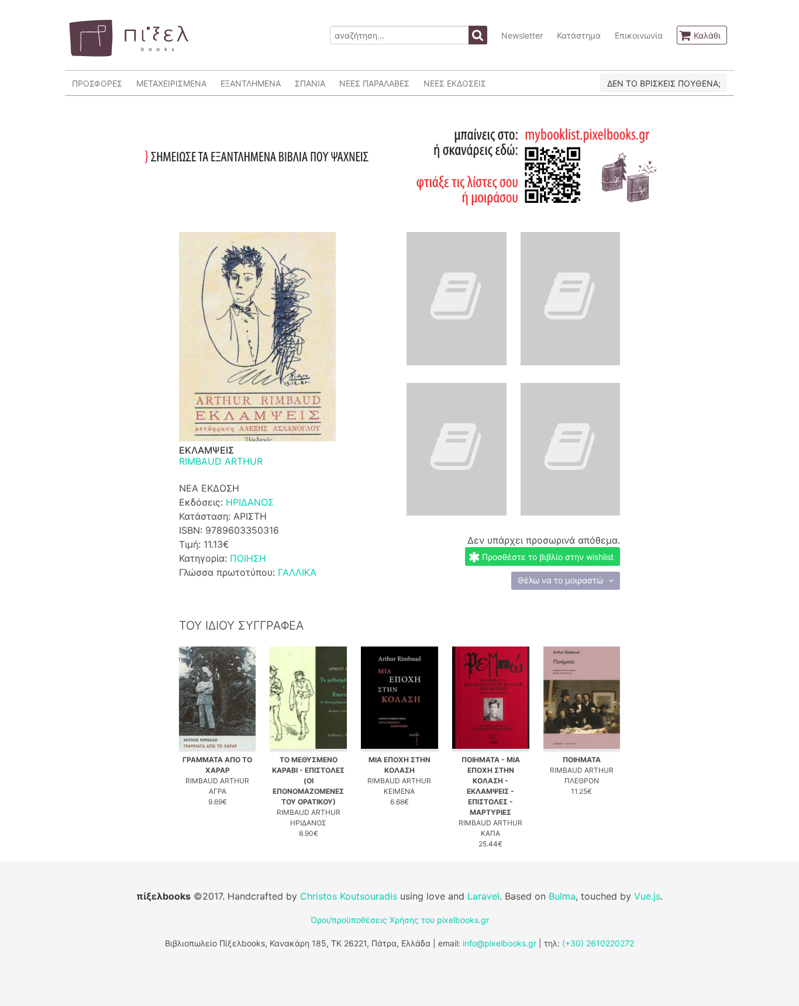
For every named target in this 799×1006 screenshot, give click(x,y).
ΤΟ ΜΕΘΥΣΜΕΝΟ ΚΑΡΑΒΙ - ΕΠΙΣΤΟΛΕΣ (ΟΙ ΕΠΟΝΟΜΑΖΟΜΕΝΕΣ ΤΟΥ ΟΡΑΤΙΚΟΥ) (308, 780)
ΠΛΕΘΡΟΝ (581, 780)
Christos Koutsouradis (348, 896)
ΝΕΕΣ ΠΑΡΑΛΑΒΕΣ (374, 83)
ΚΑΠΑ (490, 833)
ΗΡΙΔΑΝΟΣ (250, 502)
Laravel (483, 896)
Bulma (562, 896)
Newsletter (522, 35)
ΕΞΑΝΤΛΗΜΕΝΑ (251, 83)
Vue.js (647, 896)
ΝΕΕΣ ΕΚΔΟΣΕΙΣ (454, 83)
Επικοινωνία (639, 35)
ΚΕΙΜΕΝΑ (399, 791)
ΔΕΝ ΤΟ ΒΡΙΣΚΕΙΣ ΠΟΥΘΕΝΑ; (664, 83)
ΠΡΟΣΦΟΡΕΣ (97, 83)
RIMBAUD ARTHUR (221, 461)
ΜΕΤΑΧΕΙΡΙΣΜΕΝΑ (171, 83)
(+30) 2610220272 (598, 943)
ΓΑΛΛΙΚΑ (297, 572)
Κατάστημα (579, 35)
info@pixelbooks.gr (499, 943)
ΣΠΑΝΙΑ (310, 83)
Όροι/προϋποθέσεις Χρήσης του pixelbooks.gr (400, 920)
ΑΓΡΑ (217, 791)
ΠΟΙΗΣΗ (248, 558)
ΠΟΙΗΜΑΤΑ (582, 759)
